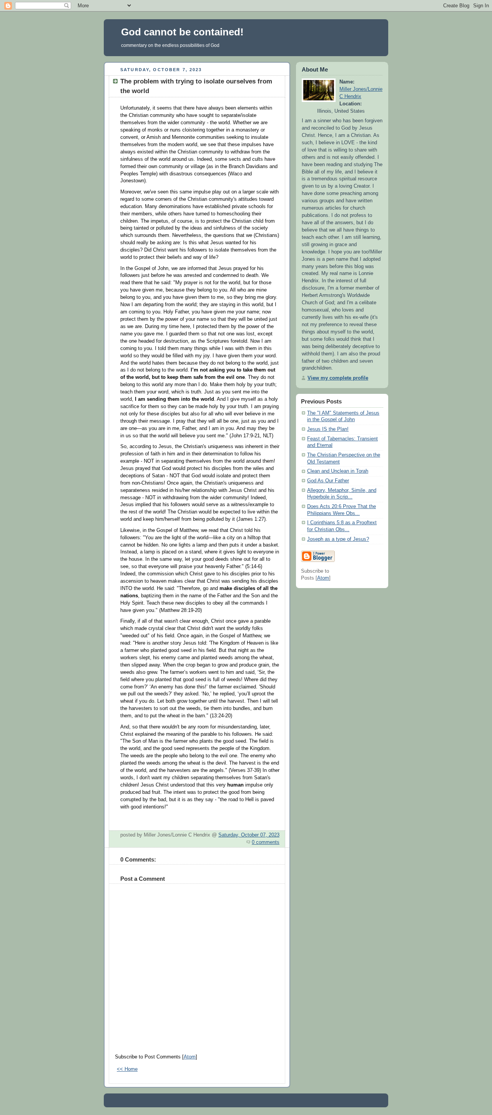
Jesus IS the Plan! (328, 429)
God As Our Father (328, 480)
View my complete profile (338, 378)
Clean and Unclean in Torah (337, 471)
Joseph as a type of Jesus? (338, 539)
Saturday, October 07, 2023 (248, 835)
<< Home (127, 1069)
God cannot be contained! (182, 32)
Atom (190, 1057)
